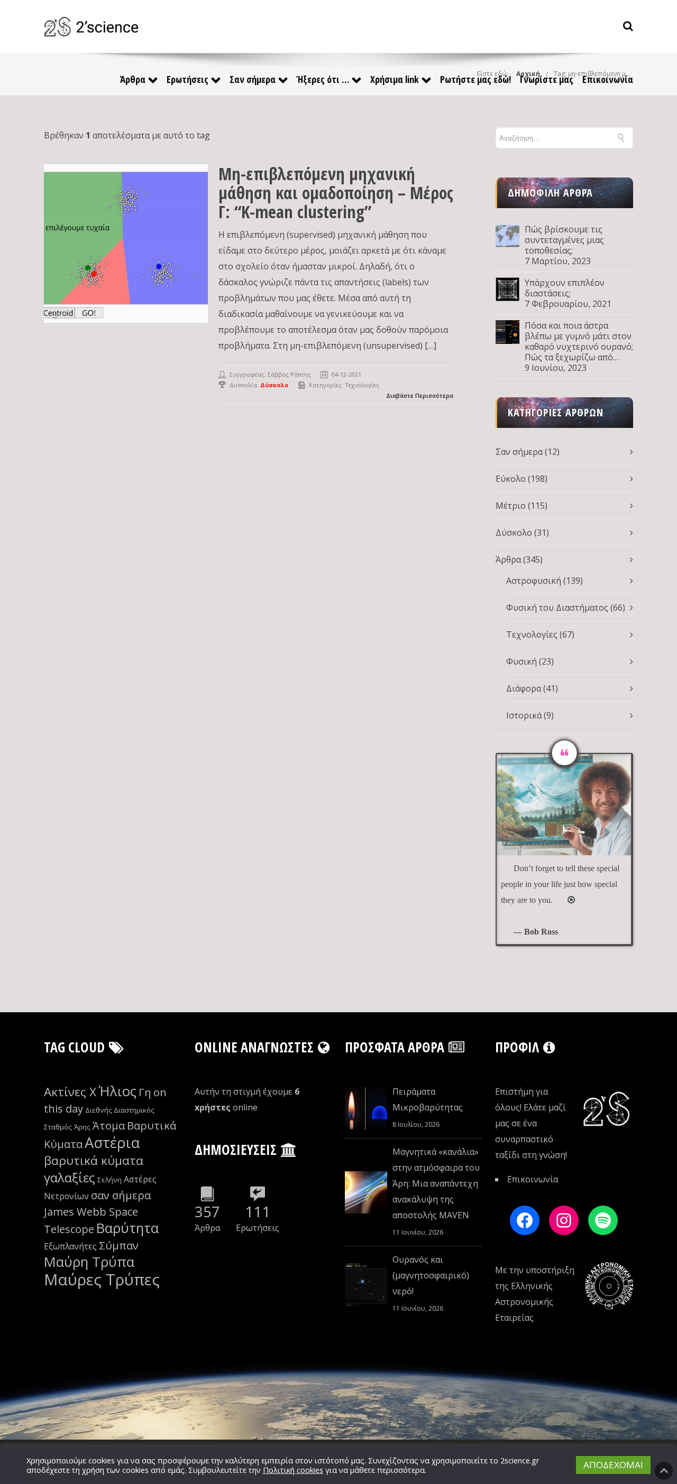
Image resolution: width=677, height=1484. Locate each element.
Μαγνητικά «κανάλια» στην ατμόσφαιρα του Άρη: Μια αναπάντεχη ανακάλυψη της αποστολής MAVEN (436, 1183)
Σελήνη (109, 1179)
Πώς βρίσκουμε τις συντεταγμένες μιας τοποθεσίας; (564, 240)
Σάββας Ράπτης (289, 374)
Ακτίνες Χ (70, 1092)
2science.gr (519, 1460)
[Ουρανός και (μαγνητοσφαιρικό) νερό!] (366, 1284)
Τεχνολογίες (362, 385)
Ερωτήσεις (187, 79)
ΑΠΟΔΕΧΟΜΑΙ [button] (613, 1465)
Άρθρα (132, 79)
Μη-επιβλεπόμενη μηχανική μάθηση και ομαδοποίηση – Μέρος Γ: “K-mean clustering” (335, 192)
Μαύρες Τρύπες (102, 1279)
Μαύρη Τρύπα (89, 1262)
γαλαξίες (69, 1177)
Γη (145, 1092)
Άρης (82, 1127)
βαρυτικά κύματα (93, 1160)
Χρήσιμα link (394, 79)
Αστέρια (112, 1142)
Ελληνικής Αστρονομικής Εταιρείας (524, 1301)
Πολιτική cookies (293, 1469)
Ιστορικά (524, 715)
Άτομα (109, 1125)
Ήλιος (117, 1091)
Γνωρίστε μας (546, 79)
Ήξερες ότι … (323, 79)
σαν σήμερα (121, 1195)
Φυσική (521, 661)
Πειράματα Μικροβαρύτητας (427, 1099)
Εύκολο (511, 478)
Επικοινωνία (607, 79)
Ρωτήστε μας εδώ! (475, 79)
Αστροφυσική (533, 580)
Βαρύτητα (127, 1228)
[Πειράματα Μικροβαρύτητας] (366, 1108)
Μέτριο (511, 505)
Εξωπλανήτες (70, 1246)
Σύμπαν (119, 1245)
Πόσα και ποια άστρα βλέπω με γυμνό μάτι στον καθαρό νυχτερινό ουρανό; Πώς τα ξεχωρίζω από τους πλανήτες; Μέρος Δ (579, 341)
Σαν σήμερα (253, 79)
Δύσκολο (514, 532)
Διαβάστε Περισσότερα (419, 395)
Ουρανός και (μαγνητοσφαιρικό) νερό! (430, 1275)
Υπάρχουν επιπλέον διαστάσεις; (565, 287)
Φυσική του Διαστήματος (557, 607)
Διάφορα (523, 688)
